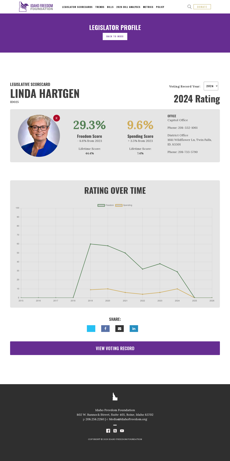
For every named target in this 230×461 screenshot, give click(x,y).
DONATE (202, 7)
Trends (99, 7)
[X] (91, 328)
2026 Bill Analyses (128, 7)
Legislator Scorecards (77, 7)
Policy (160, 7)
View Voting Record (115, 348)
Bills (110, 7)
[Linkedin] (134, 328)
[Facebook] (105, 328)
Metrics (148, 7)
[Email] (119, 328)
